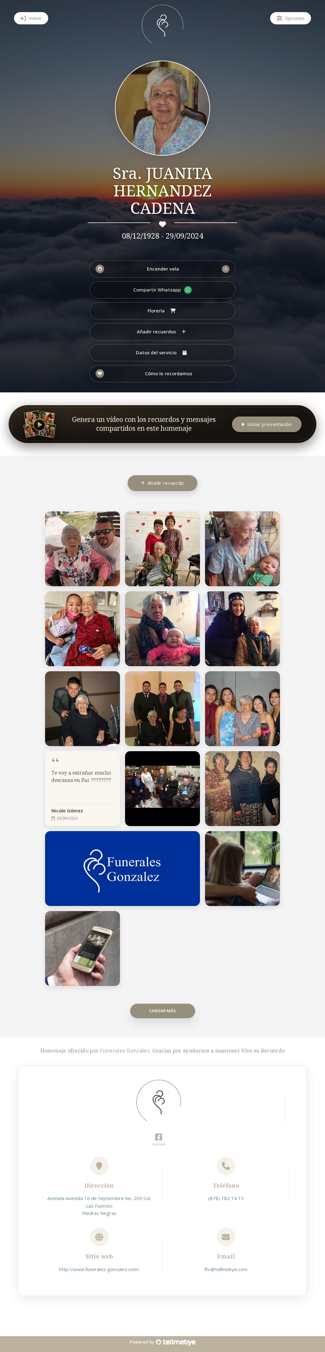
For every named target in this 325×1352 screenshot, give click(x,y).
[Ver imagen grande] (111, 519)
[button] (162, 269)
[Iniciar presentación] (39, 424)
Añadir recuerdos (156, 332)
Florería (156, 311)
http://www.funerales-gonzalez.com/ (99, 1269)
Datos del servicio (156, 353)
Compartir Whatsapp (157, 290)
